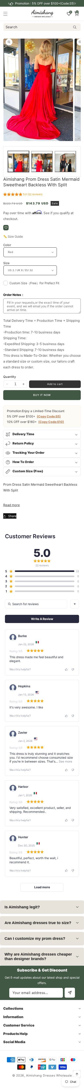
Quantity (9, 376)
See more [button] (65, 761)
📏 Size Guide (13, 236)
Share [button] (12, 516)
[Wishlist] (6, 227)
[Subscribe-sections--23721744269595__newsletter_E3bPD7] (70, 993)
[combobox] (42, 27)
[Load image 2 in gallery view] (42, 161)
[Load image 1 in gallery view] (18, 161)
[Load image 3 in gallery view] (65, 161)
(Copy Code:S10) (51, 422)
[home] (52, 1086)
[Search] (75, 27)
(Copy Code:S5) (49, 416)
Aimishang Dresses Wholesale (49, 1075)
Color (7, 245)
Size (6, 263)
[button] (75, 3)
